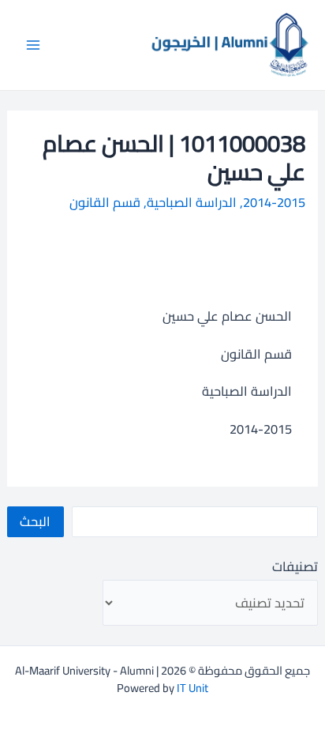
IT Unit (192, 687)
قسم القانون (104, 202)
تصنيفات (295, 566)
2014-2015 (274, 202)
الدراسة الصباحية (192, 202)
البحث (35, 521)
